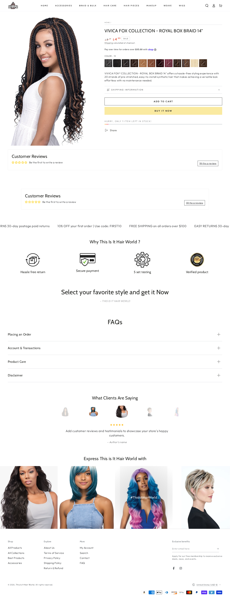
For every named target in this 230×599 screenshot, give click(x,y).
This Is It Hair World (25, 584)
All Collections (16, 552)
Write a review (208, 163)
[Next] (170, 411)
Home (107, 22)
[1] (108, 63)
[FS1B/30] (177, 63)
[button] (206, 5)
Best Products (16, 557)
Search (84, 552)
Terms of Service (54, 552)
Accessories (15, 563)
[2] (126, 63)
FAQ (82, 563)
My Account (87, 547)
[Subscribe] (218, 548)
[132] (169, 63)
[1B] (117, 63)
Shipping (109, 43)
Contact (84, 557)
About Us (49, 547)
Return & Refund (53, 568)
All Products (15, 547)
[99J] (160, 63)
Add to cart (163, 101)
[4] (134, 63)
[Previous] (59, 411)
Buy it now (163, 110)
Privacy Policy (52, 557)
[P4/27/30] (203, 63)
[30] (151, 63)
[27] (143, 63)
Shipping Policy (52, 563)
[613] (194, 63)
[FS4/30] (186, 63)
